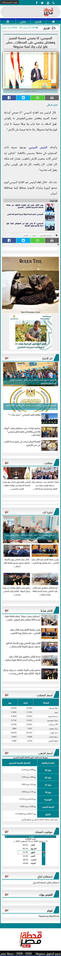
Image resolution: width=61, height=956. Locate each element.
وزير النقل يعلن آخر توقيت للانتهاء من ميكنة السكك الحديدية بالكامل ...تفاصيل (24, 206)
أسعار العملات (44, 694)
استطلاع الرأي (44, 876)
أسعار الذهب (45, 752)
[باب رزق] (30, 332)
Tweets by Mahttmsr (49, 916)
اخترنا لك (47, 511)
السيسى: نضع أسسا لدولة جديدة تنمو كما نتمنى (25, 214)
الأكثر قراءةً (46, 610)
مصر (33, 235)
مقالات (48, 462)
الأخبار (46, 28)
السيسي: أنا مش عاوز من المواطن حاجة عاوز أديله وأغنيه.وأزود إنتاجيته (24, 224)
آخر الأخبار (47, 357)
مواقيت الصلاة (44, 831)
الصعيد (25, 235)
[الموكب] (30, 285)
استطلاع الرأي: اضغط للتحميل (46, 882)
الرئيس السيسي (38, 147)
